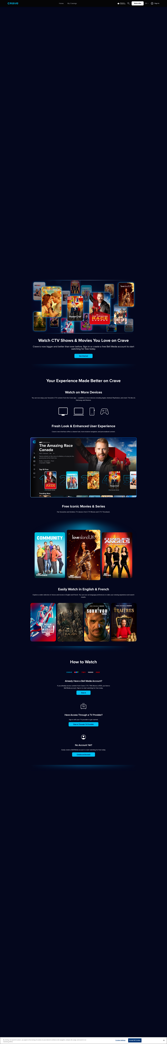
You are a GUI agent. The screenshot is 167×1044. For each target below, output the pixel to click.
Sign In (83, 693)
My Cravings (72, 3)
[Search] (128, 3)
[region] (83, 1040)
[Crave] (13, 3)
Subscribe (137, 3)
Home (61, 3)
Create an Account (83, 754)
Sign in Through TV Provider (83, 724)
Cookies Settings (120, 1040)
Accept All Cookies (134, 1040)
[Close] (164, 1040)
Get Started (83, 356)
